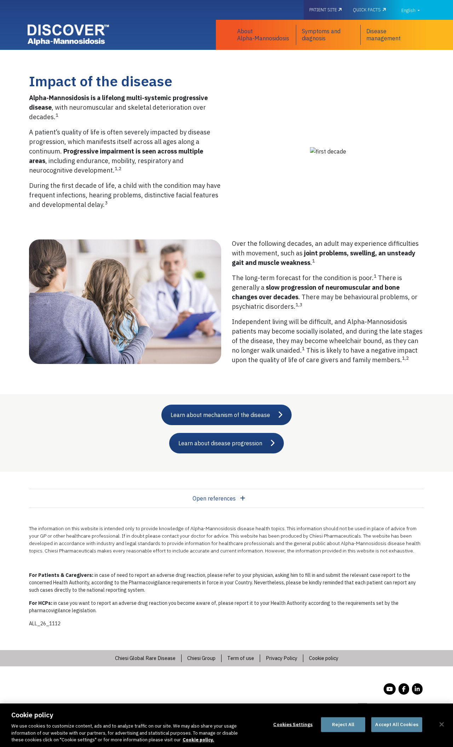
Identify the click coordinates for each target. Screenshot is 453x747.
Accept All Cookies (396, 725)
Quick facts (367, 10)
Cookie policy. (198, 740)
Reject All (343, 725)
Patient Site (323, 10)
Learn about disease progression (220, 443)
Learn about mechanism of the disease (220, 414)
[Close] (441, 724)
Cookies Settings (292, 725)
